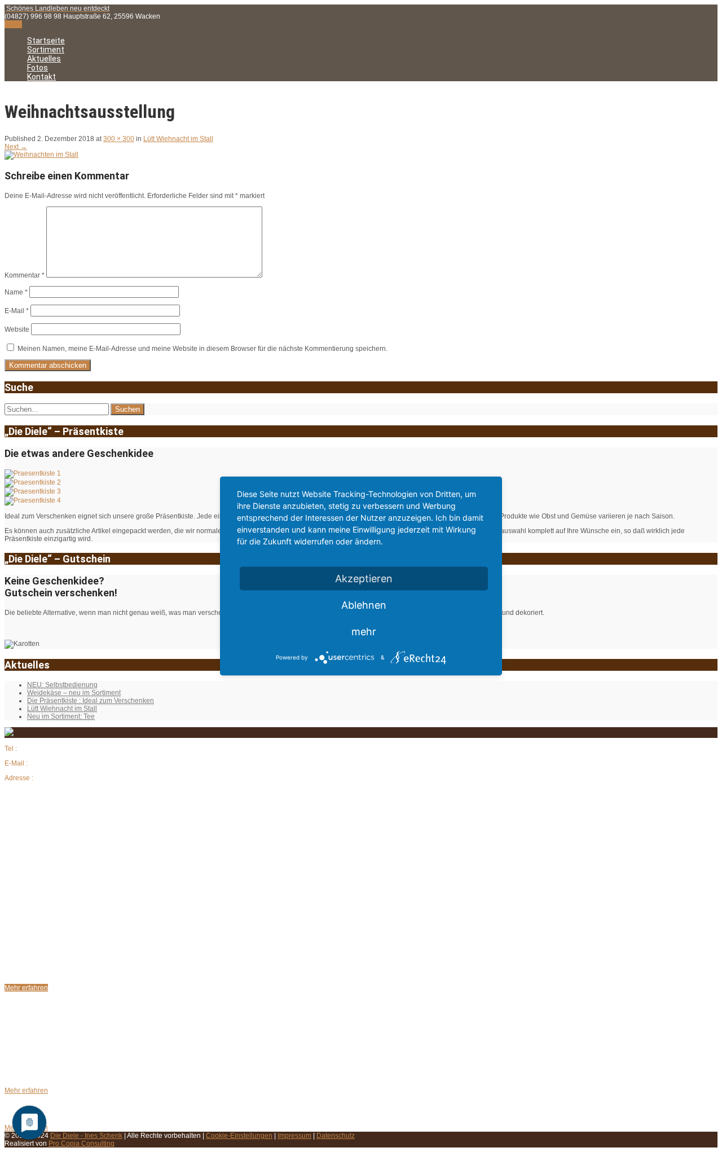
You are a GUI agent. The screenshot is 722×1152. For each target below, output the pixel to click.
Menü (13, 24)
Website (17, 329)
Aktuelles (44, 58)
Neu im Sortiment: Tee (61, 716)
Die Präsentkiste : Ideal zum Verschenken (90, 701)
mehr (363, 631)
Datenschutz (335, 1136)
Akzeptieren (364, 578)
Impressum (294, 1136)
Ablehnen (363, 605)
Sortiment (45, 49)
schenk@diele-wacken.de (69, 763)
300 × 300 (118, 139)
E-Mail (17, 311)
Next (16, 147)
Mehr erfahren (26, 988)
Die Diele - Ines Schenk (86, 1136)
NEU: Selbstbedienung (62, 685)
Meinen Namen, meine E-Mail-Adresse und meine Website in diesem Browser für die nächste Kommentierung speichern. (202, 349)
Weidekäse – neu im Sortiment (74, 693)
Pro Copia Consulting (82, 1143)
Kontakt (41, 76)
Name (16, 292)
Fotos (37, 67)
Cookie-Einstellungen (239, 1136)
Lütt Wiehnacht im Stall (178, 139)
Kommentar (25, 275)
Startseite (46, 40)
